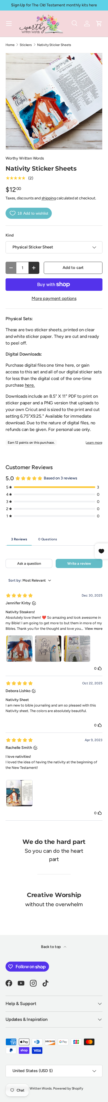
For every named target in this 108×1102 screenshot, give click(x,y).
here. (30, 385)
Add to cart (73, 267)
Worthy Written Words (25, 158)
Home (10, 45)
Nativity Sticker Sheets (54, 45)
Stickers (26, 45)
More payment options (54, 298)
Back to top (51, 946)
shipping (49, 198)
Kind (9, 235)
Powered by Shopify (68, 1088)
